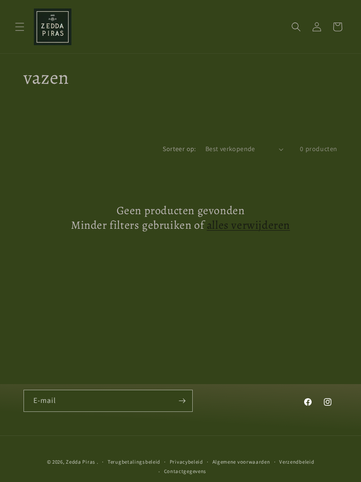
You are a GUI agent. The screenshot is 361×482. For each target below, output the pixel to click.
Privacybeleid (186, 461)
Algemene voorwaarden (241, 461)
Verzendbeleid (296, 461)
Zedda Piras (80, 461)
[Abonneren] (182, 401)
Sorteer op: (179, 149)
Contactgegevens (185, 471)
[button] (19, 26)
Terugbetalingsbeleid (134, 461)
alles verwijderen (248, 225)
